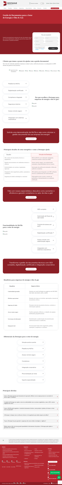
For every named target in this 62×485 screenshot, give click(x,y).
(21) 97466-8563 (52, 465)
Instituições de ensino (39, 452)
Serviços (15, 8)
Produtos (10, 8)
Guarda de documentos (7, 450)
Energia (36, 458)
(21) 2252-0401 (52, 469)
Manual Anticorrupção (39, 465)
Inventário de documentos (8, 456)
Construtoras (26, 455)
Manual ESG (37, 467)
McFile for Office (52, 453)
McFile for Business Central (54, 452)
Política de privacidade (39, 463)
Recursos (39, 8)
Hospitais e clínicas (38, 450)
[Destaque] (10, 3)
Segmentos (21, 8)
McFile (50, 450)
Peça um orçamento (55, 8)
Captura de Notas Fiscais (54, 456)
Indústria (26, 458)
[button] (56, 61)
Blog (35, 8)
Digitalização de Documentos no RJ (10, 457)
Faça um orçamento (31, 138)
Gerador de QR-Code (53, 455)
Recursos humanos (28, 450)
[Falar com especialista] (59, 477)
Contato (45, 8)
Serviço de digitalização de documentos (11, 454)
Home (5, 8)
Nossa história (29, 8)
